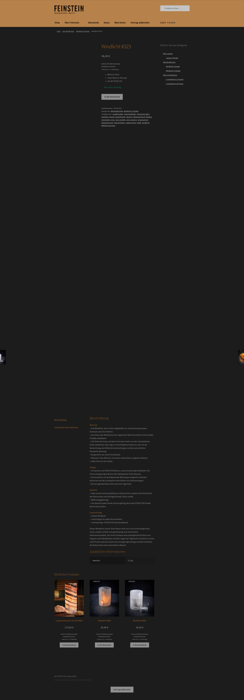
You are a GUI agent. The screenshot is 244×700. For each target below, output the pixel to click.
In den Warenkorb (112, 96)
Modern (149, 117)
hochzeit (104, 117)
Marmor (129, 117)
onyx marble (120, 120)
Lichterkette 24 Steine (174, 84)
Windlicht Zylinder (83, 31)
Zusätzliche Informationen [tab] (66, 427)
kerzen (112, 117)
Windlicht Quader (173, 66)
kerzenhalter (120, 117)
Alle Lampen (168, 53)
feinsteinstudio (143, 114)
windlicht (145, 123)
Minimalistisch (139, 117)
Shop (57, 22)
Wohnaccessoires (108, 125)
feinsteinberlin (130, 114)
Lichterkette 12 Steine (174, 79)
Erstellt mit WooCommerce (79, 679)
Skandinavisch (107, 123)
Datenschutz (60, 679)
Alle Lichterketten (170, 75)
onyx (113, 120)
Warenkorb (93, 22)
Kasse (107, 22)
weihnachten (131, 123)
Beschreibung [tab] (60, 420)
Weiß (139, 123)
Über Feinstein (72, 22)
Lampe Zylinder (172, 58)
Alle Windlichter (68, 31)
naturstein (105, 120)
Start (59, 31)
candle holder (117, 114)
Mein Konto (120, 22)
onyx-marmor (131, 120)
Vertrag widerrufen (140, 22)
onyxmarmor (143, 120)
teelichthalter (119, 123)
